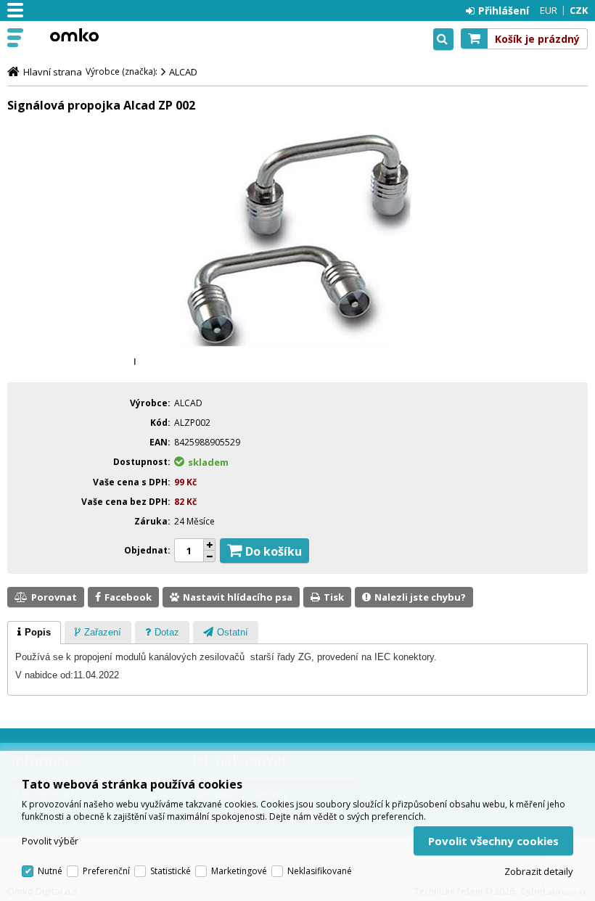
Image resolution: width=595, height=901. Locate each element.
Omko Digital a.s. (74, 35)
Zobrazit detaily (538, 871)
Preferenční (106, 871)
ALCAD (183, 71)
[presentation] (34, 632)
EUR (548, 10)
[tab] (34, 632)
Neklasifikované (319, 871)
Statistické (170, 871)
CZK (579, 10)
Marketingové (239, 871)
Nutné (50, 871)
